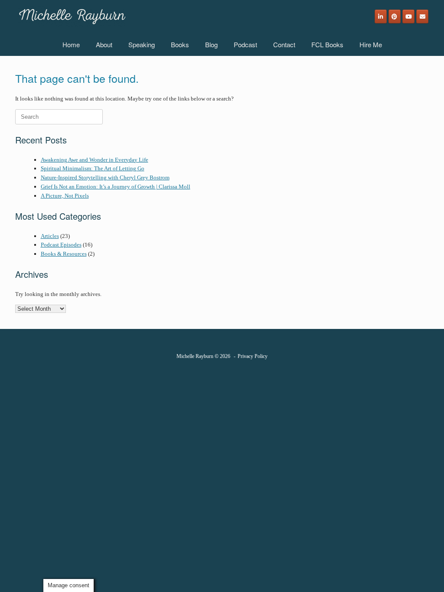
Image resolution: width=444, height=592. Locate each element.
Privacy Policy (253, 356)
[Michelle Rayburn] (71, 16)
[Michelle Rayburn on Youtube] (408, 16)
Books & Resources (64, 253)
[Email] (422, 16)
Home (71, 44)
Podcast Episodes (61, 244)
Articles (50, 236)
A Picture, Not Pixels (65, 195)
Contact (284, 44)
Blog (211, 44)
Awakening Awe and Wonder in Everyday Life (94, 159)
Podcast (245, 44)
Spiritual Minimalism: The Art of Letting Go (92, 168)
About (104, 44)
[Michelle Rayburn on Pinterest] (394, 16)
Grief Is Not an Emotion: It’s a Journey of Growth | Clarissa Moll (115, 186)
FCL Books (327, 44)
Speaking (141, 44)
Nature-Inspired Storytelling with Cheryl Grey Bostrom (105, 177)
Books (180, 44)
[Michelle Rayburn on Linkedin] (381, 16)
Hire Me (370, 44)
